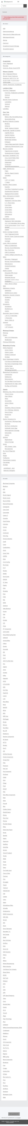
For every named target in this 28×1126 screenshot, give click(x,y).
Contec (5, 531)
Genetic (5, 648)
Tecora (4, 866)
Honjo (4, 627)
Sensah (5, 921)
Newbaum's (6, 735)
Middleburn (6, 1035)
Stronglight (6, 883)
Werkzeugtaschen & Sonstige (12, 432)
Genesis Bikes (6, 642)
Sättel (4, 287)
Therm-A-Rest (6, 875)
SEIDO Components (8, 915)
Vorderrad (7, 95)
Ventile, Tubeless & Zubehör (12, 128)
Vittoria (5, 956)
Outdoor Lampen (9, 354)
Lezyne (5, 697)
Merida (5, 723)
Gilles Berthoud (7, 610)
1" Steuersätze (8, 319)
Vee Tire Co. (6, 1049)
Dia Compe (6, 566)
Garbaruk (5, 607)
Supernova (6, 843)
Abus (4, 1023)
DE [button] (18, 2)
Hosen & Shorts (9, 414)
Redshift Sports (7, 814)
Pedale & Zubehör (7, 272)
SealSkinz (5, 846)
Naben (4, 258)
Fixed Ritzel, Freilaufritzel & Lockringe (14, 189)
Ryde (4, 799)
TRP (4, 895)
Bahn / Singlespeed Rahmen (10, 74)
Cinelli (4, 543)
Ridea (4, 828)
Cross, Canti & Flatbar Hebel (12, 158)
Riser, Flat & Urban (10, 252)
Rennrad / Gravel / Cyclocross (10, 76)
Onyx (4, 1081)
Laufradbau (6, 108)
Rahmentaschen (9, 380)
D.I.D (4, 569)
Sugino (5, 840)
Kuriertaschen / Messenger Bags (13, 423)
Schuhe (5, 446)
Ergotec (5, 587)
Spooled (5, 837)
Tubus (4, 901)
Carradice (5, 520)
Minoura (5, 726)
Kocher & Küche (9, 351)
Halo (4, 616)
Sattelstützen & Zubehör (9, 290)
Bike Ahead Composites (9, 485)
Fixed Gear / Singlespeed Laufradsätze (15, 93)
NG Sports (5, 741)
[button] (22, 1)
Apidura (5, 1052)
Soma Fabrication (7, 930)
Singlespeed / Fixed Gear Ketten (13, 200)
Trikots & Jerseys (9, 395)
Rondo (4, 834)
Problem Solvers (7, 811)
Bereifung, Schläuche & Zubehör (11, 121)
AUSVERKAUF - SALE (9, 470)
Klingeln (5, 457)
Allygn (4, 1017)
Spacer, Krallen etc (10, 322)
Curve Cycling (6, 563)
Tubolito (5, 898)
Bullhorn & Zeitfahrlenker (11, 247)
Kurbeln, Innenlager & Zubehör (11, 233)
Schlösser (5, 439)
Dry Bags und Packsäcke (11, 387)
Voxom (4, 1041)
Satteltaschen (8, 378)
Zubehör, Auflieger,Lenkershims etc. (14, 256)
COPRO (5, 558)
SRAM (4, 939)
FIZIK (4, 598)
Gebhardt (5, 639)
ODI (4, 753)
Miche (4, 712)
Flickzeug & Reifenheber (9, 343)
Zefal (4, 991)
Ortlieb (5, 779)
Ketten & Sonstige (9, 443)
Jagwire (5, 668)
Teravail (5, 1014)
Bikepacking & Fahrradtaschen (11, 374)
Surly (4, 948)
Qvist (4, 782)
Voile (4, 959)
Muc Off (5, 732)
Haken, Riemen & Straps (11, 285)
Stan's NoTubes (7, 942)
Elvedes (5, 572)
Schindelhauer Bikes (8, 907)
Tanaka (5, 857)
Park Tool (5, 770)
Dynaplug (5, 593)
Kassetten (7, 187)
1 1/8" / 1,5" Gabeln (10, 180)
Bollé (4, 494)
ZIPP (4, 994)
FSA (4, 619)
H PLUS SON (6, 686)
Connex (5, 528)
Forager (5, 1070)
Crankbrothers (6, 549)
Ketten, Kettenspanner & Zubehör (12, 196)
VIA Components (7, 1044)
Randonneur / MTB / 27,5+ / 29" (11, 78)
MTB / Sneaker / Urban (11, 448)
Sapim (4, 904)
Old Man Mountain (8, 755)
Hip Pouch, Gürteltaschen (11, 427)
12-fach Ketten (8, 212)
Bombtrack (6, 1064)
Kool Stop (5, 691)
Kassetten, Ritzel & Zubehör (10, 184)
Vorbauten (5, 324)
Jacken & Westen (9, 405)
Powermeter (8, 240)
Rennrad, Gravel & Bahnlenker (13, 249)
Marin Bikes (6, 703)
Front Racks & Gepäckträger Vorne (14, 363)
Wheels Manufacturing (9, 965)
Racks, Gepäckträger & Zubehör (11, 361)
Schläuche (7, 126)
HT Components (7, 630)
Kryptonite (5, 694)
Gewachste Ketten (9, 198)
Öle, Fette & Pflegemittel (9, 452)
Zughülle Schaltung (10, 135)
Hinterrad (7, 97)
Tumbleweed (6, 1032)
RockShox (5, 1087)
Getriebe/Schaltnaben (10, 267)
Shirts (6, 407)
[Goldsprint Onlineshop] (8, 1)
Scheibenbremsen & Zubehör (12, 153)
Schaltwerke (8, 299)
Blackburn (5, 488)
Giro (4, 665)
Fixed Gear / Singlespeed (9, 90)
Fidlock (5, 645)
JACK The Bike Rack (8, 662)
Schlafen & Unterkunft (10, 356)
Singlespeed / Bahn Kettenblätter (13, 221)
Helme (6, 400)
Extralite (5, 622)
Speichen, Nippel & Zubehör (12, 173)
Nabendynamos (9, 265)
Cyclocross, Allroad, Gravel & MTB (11, 68)
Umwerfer (7, 301)
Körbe (4, 455)
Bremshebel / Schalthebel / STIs (11, 155)
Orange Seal (6, 761)
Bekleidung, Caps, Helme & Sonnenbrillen (14, 393)
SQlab (4, 860)
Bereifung (7, 123)
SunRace (5, 945)
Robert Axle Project (8, 831)
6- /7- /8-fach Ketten (10, 203)
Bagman (5, 1055)
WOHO (4, 977)
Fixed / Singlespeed (8, 63)
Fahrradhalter (6, 464)
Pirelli (4, 787)
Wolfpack (5, 982)
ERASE (4, 575)
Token (4, 1000)
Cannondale (6, 514)
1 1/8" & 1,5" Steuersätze (11, 317)
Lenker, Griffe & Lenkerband (10, 245)
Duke (4, 590)
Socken (6, 418)
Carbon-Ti (5, 517)
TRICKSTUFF (6, 892)
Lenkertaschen (8, 376)
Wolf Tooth (6, 980)
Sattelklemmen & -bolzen (11, 294)
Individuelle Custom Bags (11, 430)
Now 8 (4, 750)
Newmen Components (9, 738)
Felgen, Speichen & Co (8, 168)
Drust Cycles (6, 578)
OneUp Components (8, 758)
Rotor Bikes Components (9, 796)
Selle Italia (5, 918)
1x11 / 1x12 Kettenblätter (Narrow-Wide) (14, 224)
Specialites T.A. (7, 933)
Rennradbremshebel (10, 160)
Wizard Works (6, 974)
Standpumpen (8, 341)
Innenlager (7, 242)
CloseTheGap (6, 523)
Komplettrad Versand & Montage (11, 46)
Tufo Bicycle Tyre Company (10, 971)
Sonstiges (7, 358)
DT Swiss (5, 584)
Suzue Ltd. (5, 950)
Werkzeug (5, 334)
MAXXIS (5, 709)
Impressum (6, 43)
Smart (4, 927)
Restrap (5, 822)
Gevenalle (5, 651)
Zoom (4, 1003)
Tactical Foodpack (7, 854)
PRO (4, 793)
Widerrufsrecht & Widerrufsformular (12, 34)
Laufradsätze (8, 102)
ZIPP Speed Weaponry (8, 997)
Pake (4, 764)
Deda (4, 561)
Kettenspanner (9, 214)
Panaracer (5, 767)
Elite (4, 601)
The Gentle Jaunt (7, 872)
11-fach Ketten (8, 209)
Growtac (5, 674)
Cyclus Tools (6, 555)
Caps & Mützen (9, 398)
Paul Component (7, 773)
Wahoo (5, 962)
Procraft (5, 805)
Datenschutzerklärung (9, 31)
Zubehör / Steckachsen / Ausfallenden (13, 84)
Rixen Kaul (5, 819)
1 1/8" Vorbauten (9, 328)
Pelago (4, 785)
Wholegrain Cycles (8, 1096)
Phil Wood (5, 776)
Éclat (4, 595)
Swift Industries (7, 953)
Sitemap (5, 40)
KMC (4, 689)
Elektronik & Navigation (10, 472)
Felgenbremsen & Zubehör (12, 151)
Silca (4, 808)
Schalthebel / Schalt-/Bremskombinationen (12, 165)
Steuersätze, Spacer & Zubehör (11, 315)
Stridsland (5, 1093)
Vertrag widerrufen (14, 1115)
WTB (4, 985)
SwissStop (5, 849)
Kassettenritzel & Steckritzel (12, 191)
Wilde (4, 1099)
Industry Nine (6, 1073)
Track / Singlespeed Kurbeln (12, 236)
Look (4, 700)
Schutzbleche (6, 306)
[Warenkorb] (25, 1)
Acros (4, 1012)
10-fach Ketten (8, 207)
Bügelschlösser (9, 441)
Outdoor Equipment (8, 349)
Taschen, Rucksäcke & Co (9, 421)
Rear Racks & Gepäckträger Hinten (14, 365)
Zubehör (7, 216)
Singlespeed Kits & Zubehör (12, 193)
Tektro (4, 869)
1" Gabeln (7, 182)
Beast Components (8, 1061)
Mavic (4, 706)
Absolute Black (7, 1006)
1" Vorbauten (8, 326)
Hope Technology (7, 1020)
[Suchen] (25, 6)
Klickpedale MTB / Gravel (11, 274)
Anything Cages (9, 367)
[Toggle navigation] (2, 1)
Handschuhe (8, 416)
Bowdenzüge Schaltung (11, 139)
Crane (4, 546)
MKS (4, 715)
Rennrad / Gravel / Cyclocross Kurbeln (15, 238)
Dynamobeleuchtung (10, 119)
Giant (4, 657)
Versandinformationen (9, 49)
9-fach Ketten (8, 205)
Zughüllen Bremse (9, 133)
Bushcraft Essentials (8, 505)
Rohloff (5, 790)
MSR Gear (5, 718)
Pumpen (5, 337)
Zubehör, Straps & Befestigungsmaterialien (11, 370)
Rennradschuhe (9, 450)
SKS (4, 924)
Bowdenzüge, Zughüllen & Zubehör (12, 130)
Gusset (5, 613)
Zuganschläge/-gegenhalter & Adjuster (15, 144)
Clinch (4, 552)
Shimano (5, 1038)
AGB (4, 28)
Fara (4, 1067)
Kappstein (5, 680)
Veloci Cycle (6, 1046)
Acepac (5, 1009)
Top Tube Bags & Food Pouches (13, 383)
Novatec (5, 747)
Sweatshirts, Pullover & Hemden (13, 409)
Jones (4, 671)
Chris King (5, 537)
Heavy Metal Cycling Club (9, 636)
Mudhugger (6, 721)
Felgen (6, 171)
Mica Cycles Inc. (7, 1078)
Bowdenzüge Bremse (10, 137)
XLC (4, 988)
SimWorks (5, 1090)
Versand (18, 1119)
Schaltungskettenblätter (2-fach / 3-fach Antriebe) (14, 228)
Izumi (4, 659)
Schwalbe (5, 910)
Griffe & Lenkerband (10, 254)
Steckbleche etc (9, 310)
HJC (4, 625)
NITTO (4, 744)
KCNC (4, 683)
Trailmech (5, 889)
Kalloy (4, 677)
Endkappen (8, 142)
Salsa (4, 802)
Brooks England (7, 496)
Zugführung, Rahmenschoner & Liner (14, 146)
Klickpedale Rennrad (10, 279)
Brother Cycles (6, 499)
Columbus (5, 526)
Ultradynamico (7, 913)
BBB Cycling (6, 1058)
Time (4, 881)
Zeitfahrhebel (8, 162)
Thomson (5, 878)
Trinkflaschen (6, 459)
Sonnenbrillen (8, 402)
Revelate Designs (7, 825)
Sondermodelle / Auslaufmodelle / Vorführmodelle (12, 81)
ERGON (5, 581)
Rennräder (6, 66)
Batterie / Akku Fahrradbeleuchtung (14, 117)
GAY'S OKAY (6, 633)
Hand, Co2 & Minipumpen (11, 339)
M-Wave (5, 1076)
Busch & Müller (7, 502)
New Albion (6, 729)
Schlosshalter (8, 434)
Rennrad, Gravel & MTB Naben (13, 263)
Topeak (5, 886)
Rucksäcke (7, 425)
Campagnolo (6, 508)
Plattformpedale (9, 277)
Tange (4, 863)
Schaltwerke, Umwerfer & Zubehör (12, 297)
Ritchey (5, 817)
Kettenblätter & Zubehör (9, 219)
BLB (4, 491)
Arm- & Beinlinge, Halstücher (12, 411)
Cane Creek (6, 511)
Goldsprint (5, 1026)
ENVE (4, 604)
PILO (4, 1084)
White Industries (7, 968)
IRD (4, 654)
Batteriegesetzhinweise (9, 37)
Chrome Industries (8, 540)
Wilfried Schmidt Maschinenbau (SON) (13, 1029)
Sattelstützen (8, 292)
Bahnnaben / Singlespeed (11, 261)
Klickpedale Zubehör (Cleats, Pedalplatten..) (12, 282)
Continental (6, 534)
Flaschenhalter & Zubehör (9, 462)
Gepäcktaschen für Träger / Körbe (13, 385)
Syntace (5, 851)
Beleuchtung (6, 114)
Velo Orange (6, 936)
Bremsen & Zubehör (8, 148)
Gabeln (5, 178)
